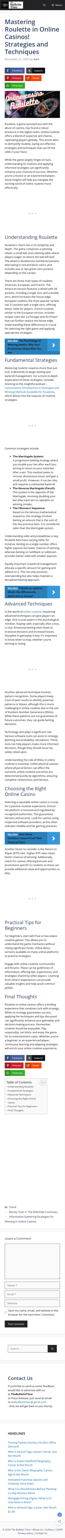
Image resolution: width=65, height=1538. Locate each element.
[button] (44, 5)
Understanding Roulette (21, 1086)
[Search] (52, 1348)
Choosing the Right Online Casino (22, 1100)
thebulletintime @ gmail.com (28, 1402)
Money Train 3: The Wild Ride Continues (33, 1212)
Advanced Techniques (19, 1094)
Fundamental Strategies (20, 1090)
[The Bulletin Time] (12, 5)
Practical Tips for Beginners (22, 1106)
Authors (49, 1529)
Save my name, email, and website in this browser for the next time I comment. (33, 1312)
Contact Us (41, 1533)
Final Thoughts (16, 1110)
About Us (37, 1529)
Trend (12, 1207)
